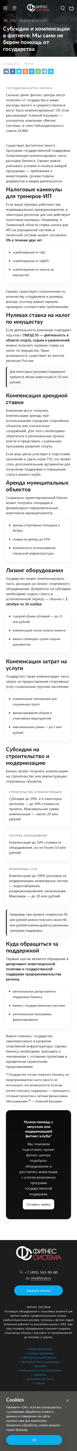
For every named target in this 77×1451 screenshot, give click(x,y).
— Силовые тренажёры (38, 1353)
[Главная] (5, 20)
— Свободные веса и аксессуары (38, 1361)
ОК (34, 1440)
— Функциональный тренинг (38, 1357)
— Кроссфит (38, 1366)
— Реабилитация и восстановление (38, 1370)
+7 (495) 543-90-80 (40, 1272)
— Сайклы (38, 1383)
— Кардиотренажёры (38, 1349)
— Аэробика (38, 1374)
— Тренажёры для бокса (38, 1379)
